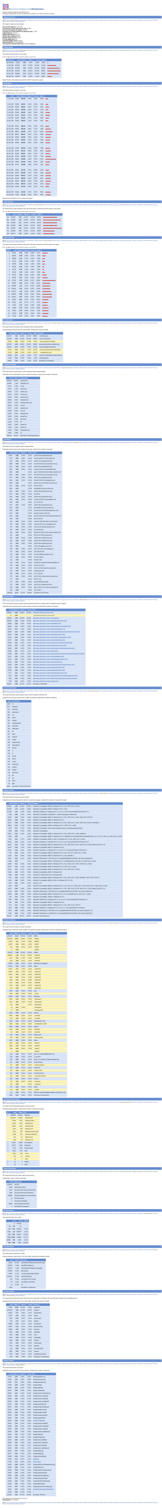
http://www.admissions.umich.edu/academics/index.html (49, 645)
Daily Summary (39, 20)
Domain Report (57, 20)
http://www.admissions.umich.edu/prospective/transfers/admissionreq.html (55, 678)
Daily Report (31, 20)
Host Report (76, 20)
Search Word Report (94, 20)
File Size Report (148, 20)
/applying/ (36, 1459)
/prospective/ (37, 1462)
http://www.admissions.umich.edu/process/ (45, 681)
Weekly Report (23, 20)
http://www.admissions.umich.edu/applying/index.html (49, 634)
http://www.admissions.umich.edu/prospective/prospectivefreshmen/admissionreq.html (59, 654)
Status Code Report (138, 20)
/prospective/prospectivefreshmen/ (43, 1489)
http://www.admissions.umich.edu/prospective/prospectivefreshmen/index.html (56, 632)
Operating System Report (125, 20)
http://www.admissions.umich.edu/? (44, 615)
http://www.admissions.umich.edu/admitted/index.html (49, 640)
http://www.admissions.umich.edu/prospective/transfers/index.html (52, 643)
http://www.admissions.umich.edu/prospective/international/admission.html (55, 676)
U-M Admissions (37, 9)
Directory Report (11, 21)
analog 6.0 (24, 1498)
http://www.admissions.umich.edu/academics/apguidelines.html (52, 637)
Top (7, 20)
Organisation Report (66, 20)
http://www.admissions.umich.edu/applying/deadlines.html (50, 659)
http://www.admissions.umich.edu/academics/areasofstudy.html (52, 626)
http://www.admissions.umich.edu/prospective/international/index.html (54, 648)
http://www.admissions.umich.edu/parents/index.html (48, 667)
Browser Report (104, 20)
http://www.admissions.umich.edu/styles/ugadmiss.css (49, 629)
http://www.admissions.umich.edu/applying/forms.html (49, 670)
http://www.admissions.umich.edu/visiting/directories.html (50, 673)
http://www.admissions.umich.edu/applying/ (46, 618)
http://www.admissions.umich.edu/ (43, 612)
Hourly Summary (48, 20)
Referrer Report (84, 20)
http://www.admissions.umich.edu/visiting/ (45, 651)
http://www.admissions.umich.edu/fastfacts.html (47, 623)
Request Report (20, 21)
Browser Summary (113, 20)
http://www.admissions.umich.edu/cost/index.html (47, 662)
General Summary (14, 50)
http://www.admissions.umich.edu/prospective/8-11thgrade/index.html (53, 665)
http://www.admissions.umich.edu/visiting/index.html (48, 656)
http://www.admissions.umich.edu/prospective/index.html (50, 621)
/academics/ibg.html (39, 1420)
